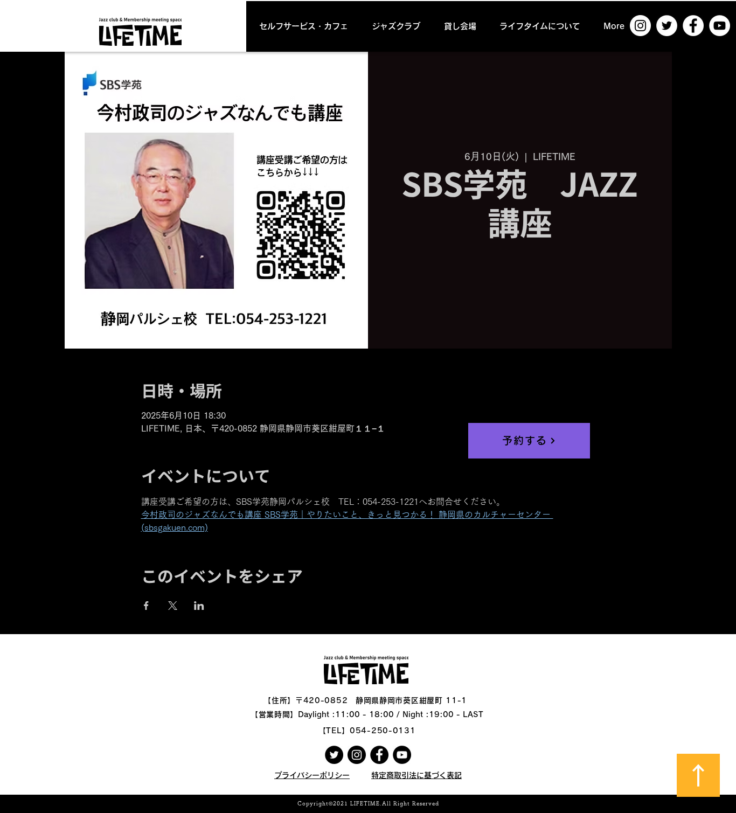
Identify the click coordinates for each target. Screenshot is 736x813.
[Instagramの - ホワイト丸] (640, 25)
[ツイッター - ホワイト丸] (666, 25)
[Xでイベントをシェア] (173, 605)
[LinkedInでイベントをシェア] (199, 605)
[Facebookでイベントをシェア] (146, 605)
